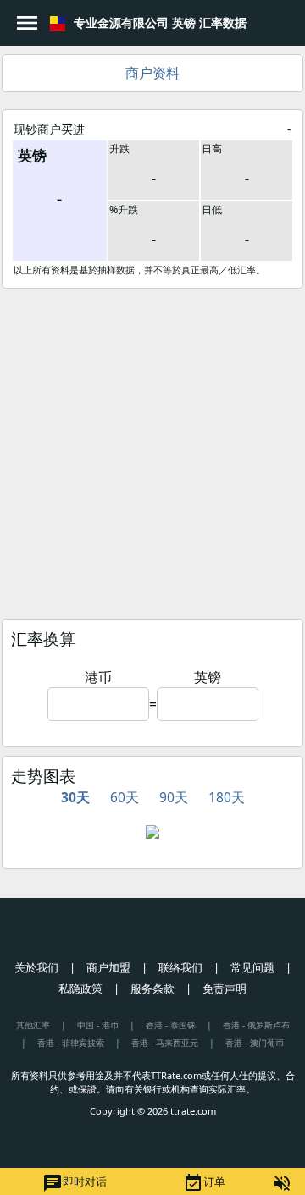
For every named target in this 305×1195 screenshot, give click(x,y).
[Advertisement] (152, 449)
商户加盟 (108, 967)
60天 (124, 797)
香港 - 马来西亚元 (164, 1043)
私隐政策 (80, 988)
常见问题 (252, 967)
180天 (226, 797)
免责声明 (224, 988)
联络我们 (180, 967)
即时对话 (74, 1183)
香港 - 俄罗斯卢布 (256, 1025)
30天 (75, 797)
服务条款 (152, 988)
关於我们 (36, 967)
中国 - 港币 (98, 1025)
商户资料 (152, 72)
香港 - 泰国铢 (171, 1025)
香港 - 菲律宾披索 (70, 1043)
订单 (204, 1183)
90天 (173, 797)
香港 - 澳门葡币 (254, 1043)
